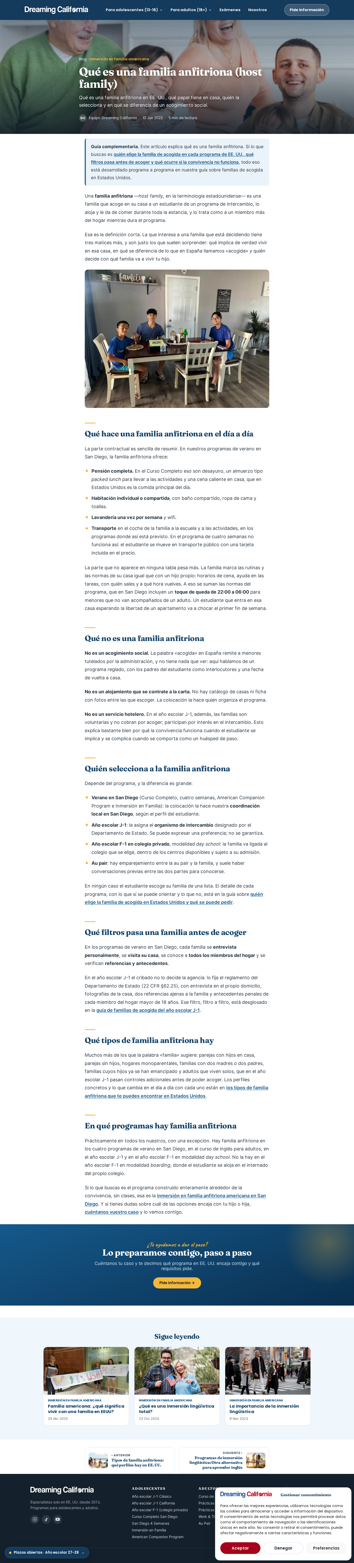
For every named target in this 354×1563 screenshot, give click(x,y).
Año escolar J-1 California (153, 1503)
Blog (83, 59)
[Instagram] (34, 1519)
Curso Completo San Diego (155, 1516)
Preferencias (326, 1548)
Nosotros (257, 9)
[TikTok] (46, 1519)
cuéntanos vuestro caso (112, 1212)
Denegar (283, 1548)
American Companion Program (157, 1537)
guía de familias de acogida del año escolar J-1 (148, 1010)
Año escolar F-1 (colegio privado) (160, 1510)
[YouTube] (57, 1519)
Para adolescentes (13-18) (132, 9)
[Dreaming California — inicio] (56, 10)
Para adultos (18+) (189, 9)
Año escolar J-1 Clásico (151, 1496)
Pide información (307, 9)
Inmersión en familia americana (119, 59)
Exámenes (230, 9)
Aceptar (240, 1548)
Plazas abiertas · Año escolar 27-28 (49, 1552)
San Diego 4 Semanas (150, 1523)
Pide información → (177, 1282)
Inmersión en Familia (149, 1530)
